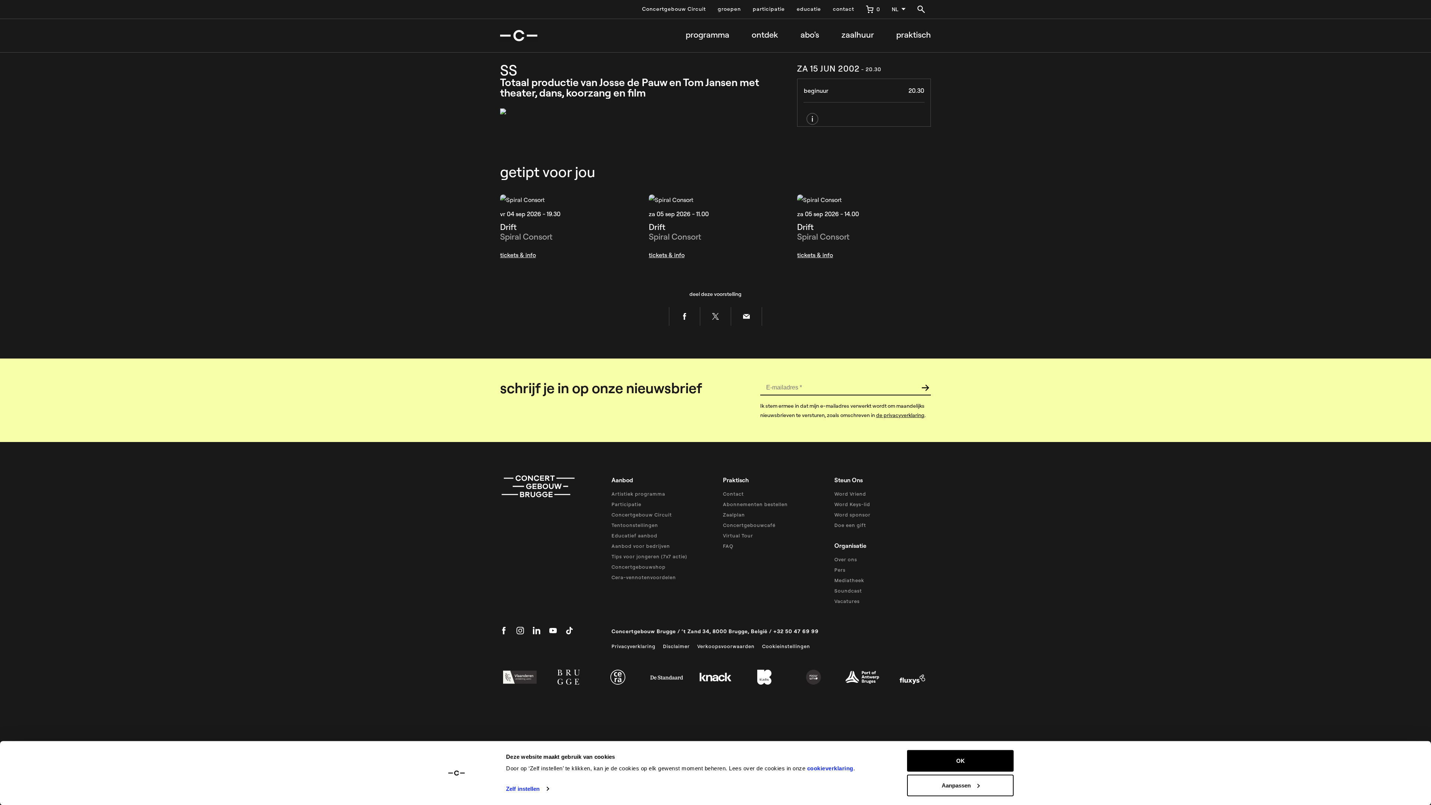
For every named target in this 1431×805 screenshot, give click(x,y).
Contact (733, 494)
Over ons (845, 559)
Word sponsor (852, 515)
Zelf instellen (523, 789)
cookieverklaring (830, 768)
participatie (769, 9)
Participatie (626, 504)
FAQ (728, 546)
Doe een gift (850, 525)
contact (843, 9)
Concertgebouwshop (639, 567)
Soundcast (848, 591)
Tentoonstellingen (635, 525)
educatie (809, 9)
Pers (840, 570)
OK (960, 761)
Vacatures (847, 601)
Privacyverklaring (634, 646)
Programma (707, 35)
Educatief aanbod (634, 536)
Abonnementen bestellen (755, 504)
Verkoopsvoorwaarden (726, 646)
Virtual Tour (738, 536)
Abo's (809, 35)
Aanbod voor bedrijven (641, 546)
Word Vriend (850, 494)
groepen (729, 9)
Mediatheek (849, 580)
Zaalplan (734, 515)
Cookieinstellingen (786, 646)
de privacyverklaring (900, 415)
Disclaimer (676, 646)
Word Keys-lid (852, 504)
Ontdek (765, 35)
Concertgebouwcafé (749, 525)
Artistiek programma (638, 494)
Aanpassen (956, 785)
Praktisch (913, 35)
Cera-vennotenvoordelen (644, 577)
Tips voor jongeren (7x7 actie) (649, 556)
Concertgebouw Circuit (674, 9)
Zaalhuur (857, 35)
